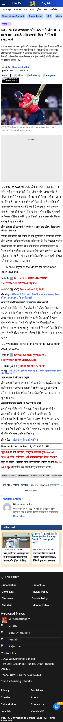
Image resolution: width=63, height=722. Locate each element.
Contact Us (38, 585)
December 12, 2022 (32, 289)
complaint (6, 711)
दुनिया (39, 9)
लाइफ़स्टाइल (36, 457)
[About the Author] (7, 507)
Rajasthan (15, 646)
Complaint (7, 591)
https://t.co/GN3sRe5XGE (30, 278)
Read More (19, 516)
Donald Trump (35, 16)
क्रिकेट (4, 24)
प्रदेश (32, 9)
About (34, 697)
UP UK (12, 625)
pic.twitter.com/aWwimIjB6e (19, 283)
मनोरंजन (20, 457)
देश (25, 9)
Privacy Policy (40, 591)
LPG (49, 16)
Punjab (13, 639)
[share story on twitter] (19, 75)
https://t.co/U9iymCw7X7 (30, 354)
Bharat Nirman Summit (13, 16)
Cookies (5, 697)
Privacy (5, 690)
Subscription (9, 585)
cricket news (23, 476)
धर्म (27, 457)
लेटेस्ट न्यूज (7, 9)
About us (7, 605)
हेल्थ (46, 457)
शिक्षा (52, 457)
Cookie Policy (40, 598)
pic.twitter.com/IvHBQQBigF (19, 359)
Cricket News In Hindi (40, 476)
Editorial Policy (40, 605)
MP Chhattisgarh (19, 618)
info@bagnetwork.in (21, 681)
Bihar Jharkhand (19, 632)
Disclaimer (8, 598)
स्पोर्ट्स (15, 485)
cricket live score (9, 476)
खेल (45, 9)
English (46, 3)
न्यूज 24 (5, 452)
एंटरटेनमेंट (53, 9)
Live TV (16, 3)
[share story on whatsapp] (34, 75)
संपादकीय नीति (37, 711)
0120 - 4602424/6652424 (25, 675)
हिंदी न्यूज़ (6, 485)
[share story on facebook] (10, 75)
